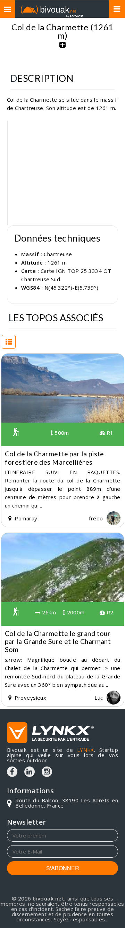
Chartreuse (58, 254)
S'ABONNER (62, 868)
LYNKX (85, 749)
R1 (109, 432)
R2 (109, 612)
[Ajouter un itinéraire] (62, 48)
